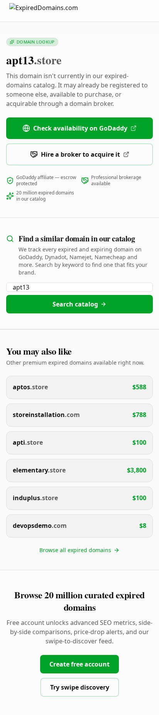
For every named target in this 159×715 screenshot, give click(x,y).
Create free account (79, 664)
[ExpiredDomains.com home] (51, 10)
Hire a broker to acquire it (80, 154)
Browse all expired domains (75, 550)
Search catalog (75, 304)
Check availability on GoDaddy (80, 128)
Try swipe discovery (79, 687)
